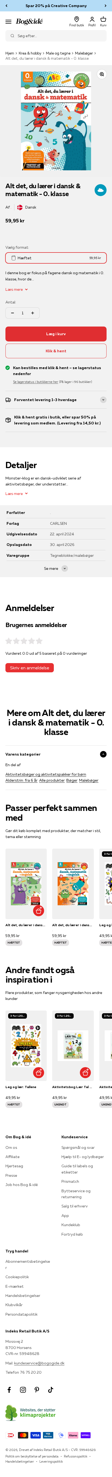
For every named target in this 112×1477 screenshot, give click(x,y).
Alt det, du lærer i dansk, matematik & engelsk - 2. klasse (73, 925)
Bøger (71, 780)
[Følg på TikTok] (50, 1389)
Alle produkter (52, 780)
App (65, 1215)
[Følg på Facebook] (9, 1389)
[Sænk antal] (12, 313)
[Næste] (106, 6)
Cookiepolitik (17, 1276)
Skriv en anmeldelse (29, 667)
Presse (11, 1175)
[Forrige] (6, 6)
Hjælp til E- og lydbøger (82, 1156)
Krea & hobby (30, 53)
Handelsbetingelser (22, 1295)
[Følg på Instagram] (23, 1389)
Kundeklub (70, 1224)
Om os (11, 1147)
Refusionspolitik (75, 1456)
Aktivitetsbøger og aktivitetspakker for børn (45, 774)
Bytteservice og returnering (76, 1193)
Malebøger (84, 53)
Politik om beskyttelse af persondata (31, 1456)
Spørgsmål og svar (78, 1147)
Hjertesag (14, 1165)
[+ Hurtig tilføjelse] (38, 911)
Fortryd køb (72, 1234)
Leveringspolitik (51, 1461)
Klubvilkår (14, 1304)
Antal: (10, 302)
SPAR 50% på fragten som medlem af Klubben (56, 6)
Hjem (9, 53)
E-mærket (14, 1286)
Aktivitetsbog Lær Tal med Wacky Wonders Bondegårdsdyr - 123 (73, 1087)
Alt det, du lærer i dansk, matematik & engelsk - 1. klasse (26, 925)
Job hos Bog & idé (21, 1184)
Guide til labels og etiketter (77, 1168)
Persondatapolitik (21, 1314)
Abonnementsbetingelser (27, 1264)
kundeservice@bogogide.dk (39, 1363)
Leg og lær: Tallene (20, 1087)
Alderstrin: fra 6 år (21, 780)
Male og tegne (58, 53)
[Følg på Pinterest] (37, 1389)
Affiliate (12, 1156)
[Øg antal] (32, 313)
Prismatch (70, 1181)
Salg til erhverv (74, 1206)
